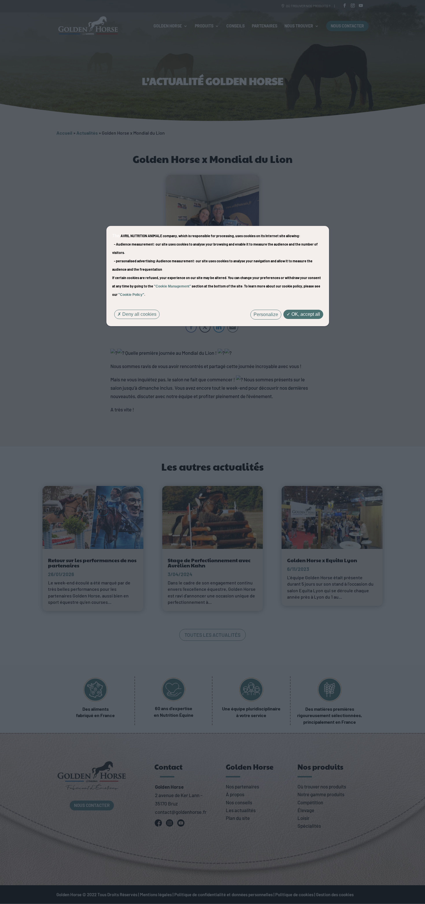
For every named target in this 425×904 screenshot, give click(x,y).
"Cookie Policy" (131, 295)
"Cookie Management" (172, 286)
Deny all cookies (138, 314)
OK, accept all (305, 314)
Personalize (266, 314)
